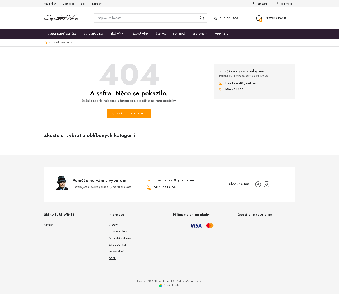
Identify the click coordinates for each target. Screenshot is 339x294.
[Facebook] (258, 184)
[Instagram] (266, 184)
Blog (83, 3)
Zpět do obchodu (132, 113)
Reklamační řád (117, 245)
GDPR (112, 258)
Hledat (202, 18)
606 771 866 (228, 18)
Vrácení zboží (116, 251)
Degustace (68, 3)
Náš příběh (50, 3)
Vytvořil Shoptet (172, 285)
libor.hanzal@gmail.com (241, 83)
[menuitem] (62, 34)
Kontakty (96, 3)
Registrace (286, 3)
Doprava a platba (118, 231)
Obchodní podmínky (120, 238)
